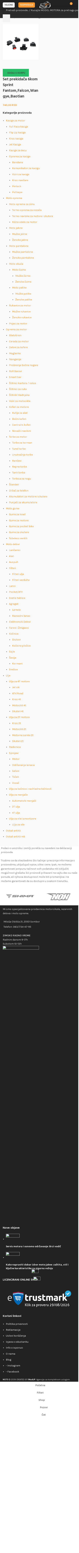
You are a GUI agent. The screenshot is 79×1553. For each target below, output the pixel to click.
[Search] (6, 18)
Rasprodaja (26, 5)
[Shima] (20, 896)
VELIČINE (9, 5)
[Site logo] (45, 4)
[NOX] (59, 896)
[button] (16, 73)
